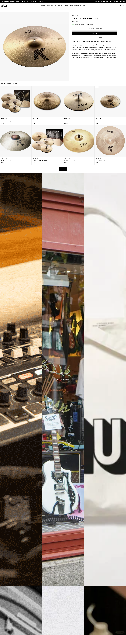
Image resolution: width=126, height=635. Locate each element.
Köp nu (94, 33)
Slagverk (6, 10)
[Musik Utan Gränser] (4, 5)
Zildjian (75, 15)
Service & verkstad (113, 1)
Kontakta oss (122, 1)
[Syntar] (21, 379)
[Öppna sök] (120, 5)
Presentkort (97, 1)
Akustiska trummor (14, 10)
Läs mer (100, 37)
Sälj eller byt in (104, 1)
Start (2, 10)
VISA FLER (63, 168)
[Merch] (105, 379)
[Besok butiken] (63, 379)
